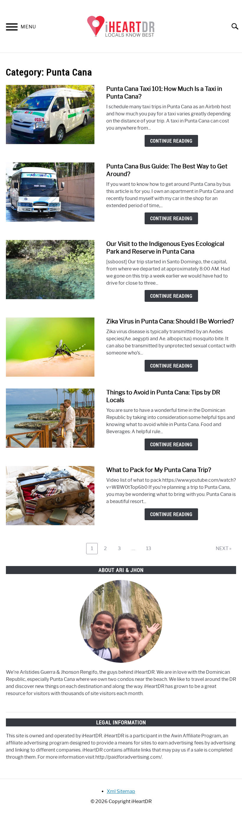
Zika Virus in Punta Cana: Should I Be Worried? (170, 321)
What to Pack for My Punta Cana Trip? (158, 469)
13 (151, 548)
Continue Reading (171, 141)
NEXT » (223, 548)
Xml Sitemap (121, 791)
